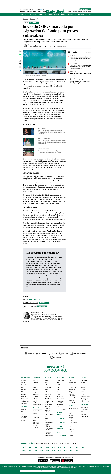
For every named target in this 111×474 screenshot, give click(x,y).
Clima (34, 415)
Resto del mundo (44, 139)
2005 (71, 451)
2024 (23, 447)
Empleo (35, 387)
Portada (25, 19)
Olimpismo (60, 396)
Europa (71, 417)
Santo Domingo (33, 46)
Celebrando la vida (49, 419)
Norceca (63, 14)
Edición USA (61, 418)
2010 (41, 451)
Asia (70, 424)
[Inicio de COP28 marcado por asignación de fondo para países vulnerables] (20, 54)
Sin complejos (49, 422)
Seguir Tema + (34, 23)
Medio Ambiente (43, 149)
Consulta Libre (49, 435)
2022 (35, 447)
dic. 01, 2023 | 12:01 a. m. (47, 46)
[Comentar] (20, 64)
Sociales (47, 396)
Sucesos (23, 394)
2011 (35, 451)
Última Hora (22, 11)
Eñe (46, 416)
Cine (46, 382)
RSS (82, 412)
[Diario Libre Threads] (62, 370)
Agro (34, 385)
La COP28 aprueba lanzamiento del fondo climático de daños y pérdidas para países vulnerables (52, 142)
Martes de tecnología (36, 423)
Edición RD (61, 422)
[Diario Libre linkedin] (55, 370)
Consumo (36, 394)
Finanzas (35, 380)
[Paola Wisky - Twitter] (37, 45)
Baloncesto (60, 380)
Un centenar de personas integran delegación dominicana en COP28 (49, 151)
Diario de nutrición (47, 411)
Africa (70, 427)
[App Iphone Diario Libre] (54, 460)
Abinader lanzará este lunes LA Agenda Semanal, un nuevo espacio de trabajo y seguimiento (79, 82)
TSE (22, 414)
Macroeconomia (38, 404)
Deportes (75, 11)
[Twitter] (42, 312)
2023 (29, 447)
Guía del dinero (85, 401)
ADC (70, 380)
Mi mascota (48, 404)
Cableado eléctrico (71, 14)
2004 (77, 451)
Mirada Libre (72, 382)
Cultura (47, 385)
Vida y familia (49, 414)
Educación (24, 385)
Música (47, 380)
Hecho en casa (85, 396)
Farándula (48, 387)
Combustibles (33, 14)
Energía (35, 392)
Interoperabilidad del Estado (52, 14)
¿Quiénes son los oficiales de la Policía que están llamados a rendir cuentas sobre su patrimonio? (80, 67)
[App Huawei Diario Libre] (66, 460)
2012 (29, 451)
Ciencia (35, 413)
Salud (22, 387)
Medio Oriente (73, 422)
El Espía (71, 392)
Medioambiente (37, 411)
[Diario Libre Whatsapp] (65, 370)
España (71, 415)
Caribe (70, 431)
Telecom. (35, 399)
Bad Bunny (91, 14)
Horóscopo (84, 414)
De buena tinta (73, 387)
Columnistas (72, 398)
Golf (58, 389)
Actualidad (29, 11)
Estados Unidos (73, 408)
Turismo (35, 382)
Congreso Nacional (24, 417)
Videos (89, 11)
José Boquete (25, 401)
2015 (77, 447)
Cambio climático (30, 303)
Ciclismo (59, 392)
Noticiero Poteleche (72, 394)
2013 (23, 451)
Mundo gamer (85, 399)
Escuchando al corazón (49, 429)
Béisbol (59, 385)
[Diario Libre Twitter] (52, 370)
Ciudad (23, 382)
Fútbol (58, 382)
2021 (41, 447)
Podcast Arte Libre (49, 401)
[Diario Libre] (55, 11)
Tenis (58, 394)
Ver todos (88, 52)
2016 (71, 447)
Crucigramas (84, 416)
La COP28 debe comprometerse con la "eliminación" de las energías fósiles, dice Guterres (51, 132)
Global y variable (35, 401)
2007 (59, 451)
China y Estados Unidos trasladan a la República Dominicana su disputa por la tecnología (80, 59)
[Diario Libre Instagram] (48, 370)
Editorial (71, 385)
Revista (69, 11)
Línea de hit (60, 404)
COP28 (25, 299)
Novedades (48, 399)
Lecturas (71, 400)
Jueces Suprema (82, 14)
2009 (47, 451)
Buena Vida (48, 394)
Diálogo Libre (25, 399)
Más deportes (61, 399)
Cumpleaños (84, 409)
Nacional (23, 380)
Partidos (23, 409)
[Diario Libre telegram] (58, 370)
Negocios (36, 389)
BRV (58, 407)
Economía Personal (48, 432)
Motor (58, 387)
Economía (45, 11)
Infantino (41, 14)
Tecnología (36, 417)
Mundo (39, 11)
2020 (47, 447)
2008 (53, 451)
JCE (22, 412)
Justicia (23, 389)
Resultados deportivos (60, 401)
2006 (65, 451)
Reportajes (24, 403)
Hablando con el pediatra (49, 407)
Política (34, 11)
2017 (65, 447)
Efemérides (84, 407)
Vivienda (35, 396)
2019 (53, 447)
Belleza (47, 392)
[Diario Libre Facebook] (45, 370)
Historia (35, 420)
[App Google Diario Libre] (43, 460)
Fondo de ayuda (29, 306)
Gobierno (23, 420)
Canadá (71, 420)
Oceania (71, 429)
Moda (46, 389)
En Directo (72, 389)
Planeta (85, 11)
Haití (70, 413)
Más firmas (72, 402)
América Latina (73, 411)
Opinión (80, 11)
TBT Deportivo (61, 409)
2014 (83, 447)
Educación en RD (24, 14)
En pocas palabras (47, 425)
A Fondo (23, 396)
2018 (59, 447)
